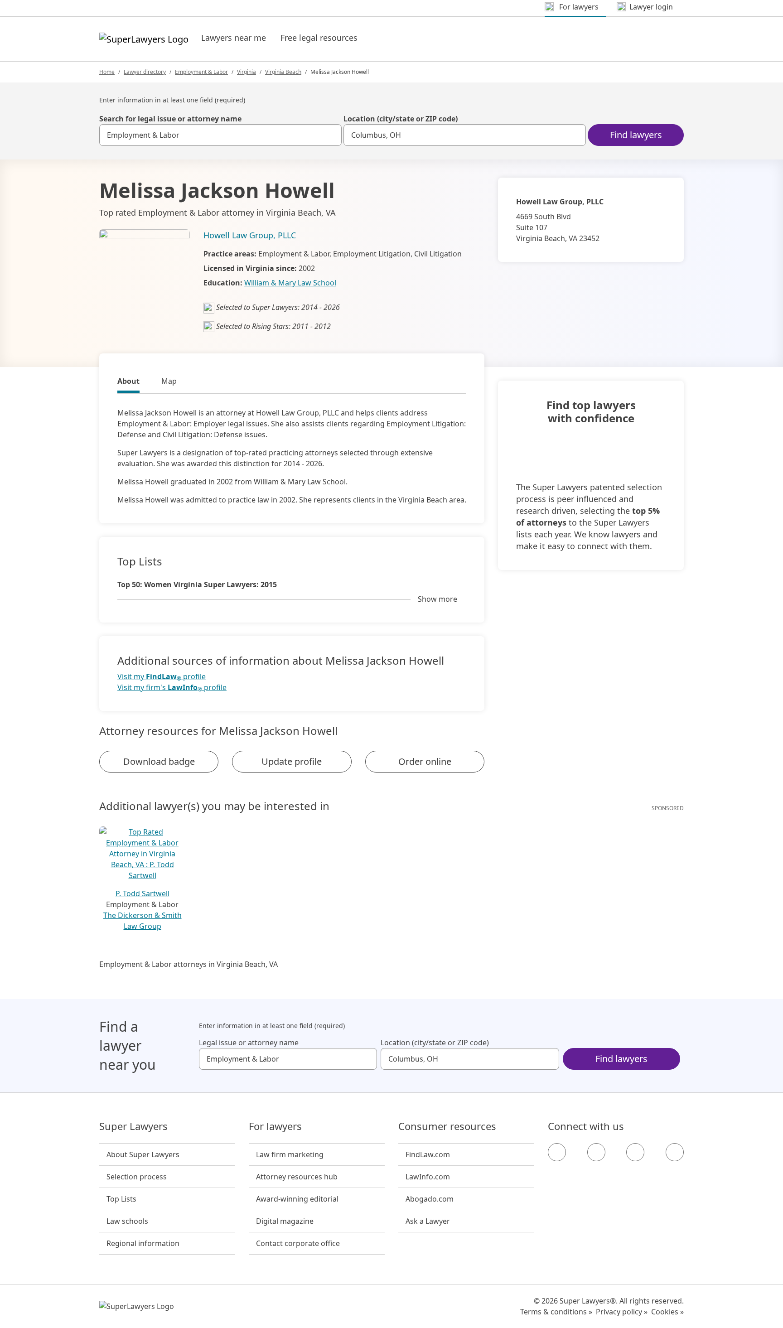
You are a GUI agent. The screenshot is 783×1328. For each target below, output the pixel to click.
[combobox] (220, 135)
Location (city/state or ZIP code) (400, 119)
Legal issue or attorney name (249, 1043)
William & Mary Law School (290, 283)
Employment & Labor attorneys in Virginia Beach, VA (188, 964)
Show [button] (437, 599)
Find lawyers (636, 135)
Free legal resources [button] (319, 37)
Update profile (291, 761)
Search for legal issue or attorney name (170, 119)
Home (107, 72)
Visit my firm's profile (172, 687)
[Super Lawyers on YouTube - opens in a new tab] (635, 1152)
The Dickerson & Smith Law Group (142, 920)
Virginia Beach (283, 72)
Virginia (246, 72)
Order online (424, 761)
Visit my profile (161, 676)
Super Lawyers (133, 1126)
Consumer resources (447, 1126)
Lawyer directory (145, 72)
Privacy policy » (622, 1312)
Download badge (159, 761)
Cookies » (667, 1312)
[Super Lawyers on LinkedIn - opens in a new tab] (675, 1152)
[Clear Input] (330, 135)
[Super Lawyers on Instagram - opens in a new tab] (596, 1152)
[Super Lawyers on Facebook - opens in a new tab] (557, 1152)
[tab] (128, 382)
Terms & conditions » (556, 1312)
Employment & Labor (201, 72)
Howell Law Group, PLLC (249, 235)
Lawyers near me (233, 37)
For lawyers (275, 1126)
